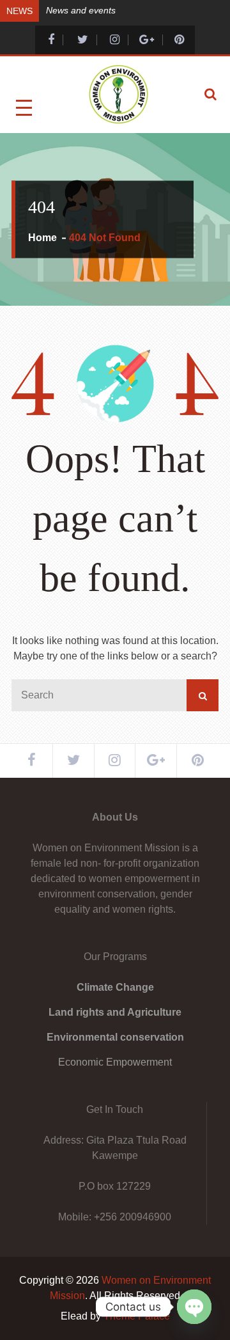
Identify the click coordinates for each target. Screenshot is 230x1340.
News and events (81, 10)
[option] (132, 9)
